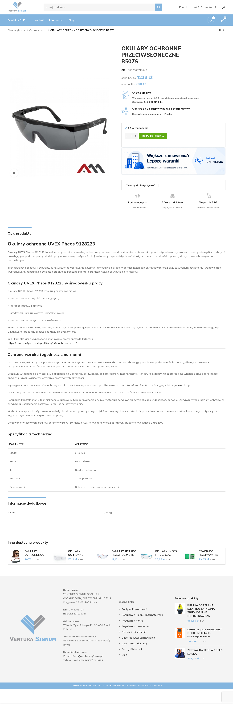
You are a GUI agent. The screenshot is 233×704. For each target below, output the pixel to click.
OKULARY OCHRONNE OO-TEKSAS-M (35, 554)
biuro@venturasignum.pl (87, 656)
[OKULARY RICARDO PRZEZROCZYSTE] (102, 556)
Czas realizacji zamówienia (138, 637)
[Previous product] (216, 30)
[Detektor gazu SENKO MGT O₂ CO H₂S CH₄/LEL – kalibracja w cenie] (180, 635)
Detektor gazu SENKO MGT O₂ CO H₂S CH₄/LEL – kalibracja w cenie (204, 633)
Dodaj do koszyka (153, 136)
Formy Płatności (132, 649)
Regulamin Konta (132, 620)
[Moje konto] (224, 7)
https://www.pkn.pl (178, 385)
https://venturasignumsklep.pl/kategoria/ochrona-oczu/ (42, 343)
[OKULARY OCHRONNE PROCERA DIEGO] (59, 556)
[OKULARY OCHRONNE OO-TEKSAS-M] (15, 556)
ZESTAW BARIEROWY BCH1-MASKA (205, 651)
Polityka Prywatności (134, 609)
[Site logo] (17, 7)
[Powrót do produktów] (220, 30)
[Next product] (223, 30)
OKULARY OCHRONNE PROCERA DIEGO (78, 554)
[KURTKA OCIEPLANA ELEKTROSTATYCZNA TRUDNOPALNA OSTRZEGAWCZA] (180, 613)
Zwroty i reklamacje (134, 632)
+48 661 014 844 (153, 102)
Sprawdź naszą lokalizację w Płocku (152, 114)
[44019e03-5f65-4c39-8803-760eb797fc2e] (173, 161)
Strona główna (17, 30)
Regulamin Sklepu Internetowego (142, 614)
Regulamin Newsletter (135, 626)
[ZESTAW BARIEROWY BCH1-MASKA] (180, 654)
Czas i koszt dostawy (134, 643)
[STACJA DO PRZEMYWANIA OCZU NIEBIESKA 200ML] (189, 556)
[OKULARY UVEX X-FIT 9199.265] (146, 556)
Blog (124, 654)
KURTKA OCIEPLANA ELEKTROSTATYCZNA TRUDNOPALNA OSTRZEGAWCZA (201, 611)
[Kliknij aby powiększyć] (14, 173)
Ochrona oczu (38, 30)
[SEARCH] (158, 7)
